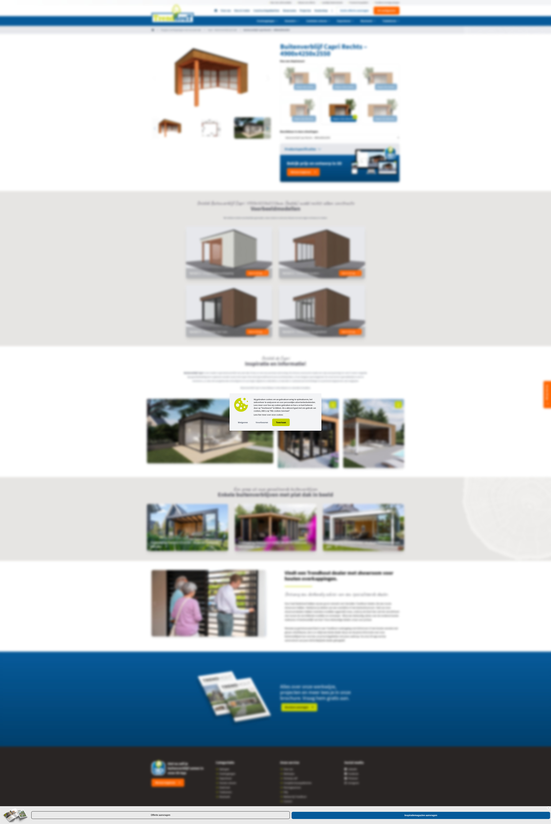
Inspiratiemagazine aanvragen (420, 815)
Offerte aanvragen (160, 815)
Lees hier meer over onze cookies (268, 414)
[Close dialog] (548, 807)
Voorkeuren (262, 422)
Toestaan (281, 422)
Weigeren (243, 422)
